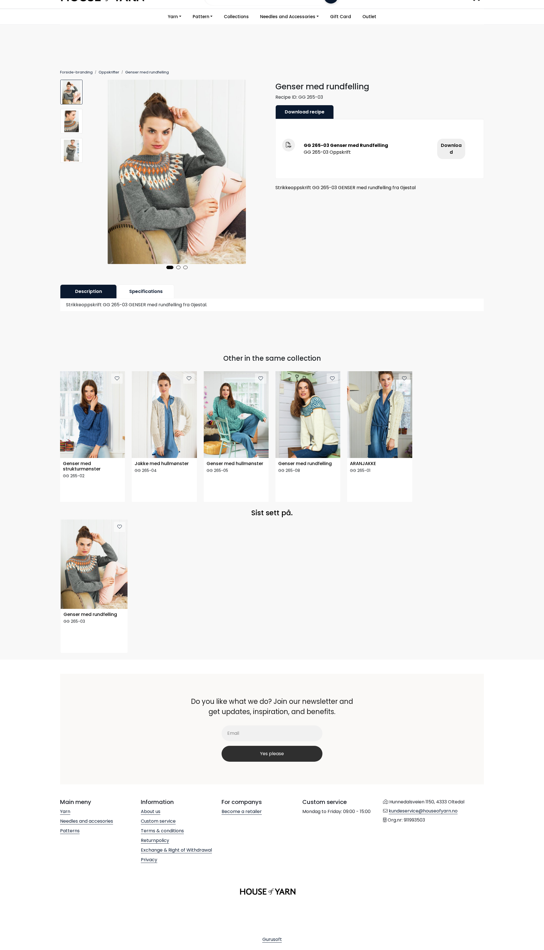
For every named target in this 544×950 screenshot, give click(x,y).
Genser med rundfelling (305, 464)
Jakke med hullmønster (162, 464)
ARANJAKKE (363, 464)
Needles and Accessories (287, 17)
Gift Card (340, 17)
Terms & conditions (162, 830)
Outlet (369, 17)
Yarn (173, 17)
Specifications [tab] (146, 291)
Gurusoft (272, 939)
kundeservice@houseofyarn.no (423, 811)
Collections (236, 17)
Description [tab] (88, 291)
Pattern (201, 17)
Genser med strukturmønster (82, 466)
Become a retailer (242, 811)
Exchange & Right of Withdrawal (176, 850)
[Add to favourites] (117, 378)
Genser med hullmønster (235, 464)
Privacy (149, 859)
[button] (169, 267)
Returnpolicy (155, 840)
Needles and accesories (86, 821)
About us (150, 811)
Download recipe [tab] (304, 112)
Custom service (158, 821)
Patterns (70, 830)
